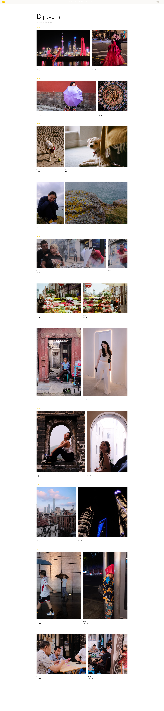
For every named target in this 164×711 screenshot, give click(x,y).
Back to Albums (41, 10)
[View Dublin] (59, 298)
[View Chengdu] (59, 585)
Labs (86, 1)
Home (70, 1)
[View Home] (50, 146)
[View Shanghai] (63, 48)
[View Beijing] (66, 96)
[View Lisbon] (71, 253)
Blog (90, 1)
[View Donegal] (50, 203)
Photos (81, 1)
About (75, 1)
